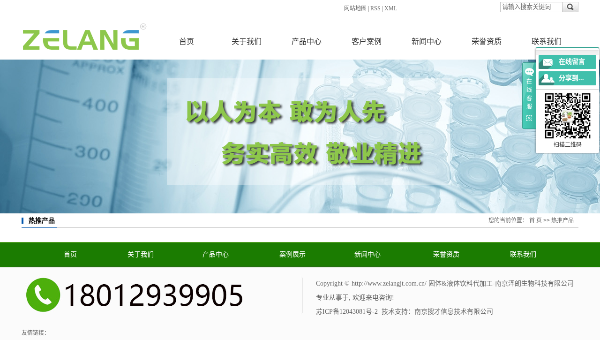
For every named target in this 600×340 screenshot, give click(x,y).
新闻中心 (427, 41)
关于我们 (247, 41)
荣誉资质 (487, 41)
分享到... (571, 78)
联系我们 (547, 41)
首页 (186, 41)
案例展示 (292, 254)
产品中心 (307, 41)
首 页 (535, 220)
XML (390, 8)
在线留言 (572, 61)
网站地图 (355, 8)
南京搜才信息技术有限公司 (453, 311)
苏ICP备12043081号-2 (347, 311)
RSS (375, 8)
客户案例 (367, 41)
